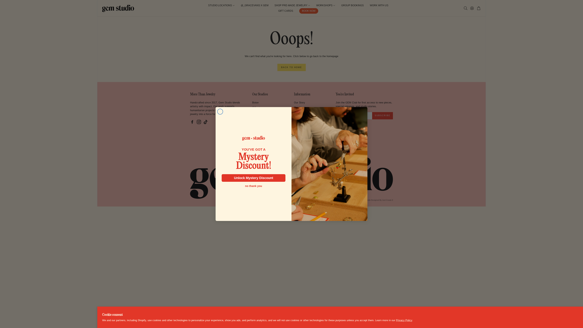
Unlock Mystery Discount (253, 178)
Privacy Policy (404, 320)
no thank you (253, 186)
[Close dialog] (220, 111)
